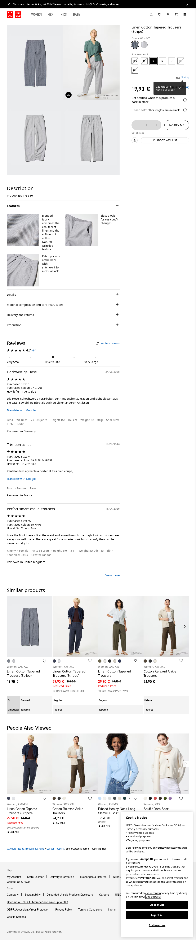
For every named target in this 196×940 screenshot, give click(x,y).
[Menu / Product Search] (185, 14)
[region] (157, 874)
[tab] (36, 14)
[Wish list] (159, 14)
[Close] (179, 88)
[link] (102, 4)
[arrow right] (185, 626)
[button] (23, 230)
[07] (144, 44)
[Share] (134, 140)
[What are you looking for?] (151, 14)
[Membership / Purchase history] (168, 14)
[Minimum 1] (136, 125)
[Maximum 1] (156, 125)
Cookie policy (153, 896)
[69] (134, 44)
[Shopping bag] (176, 14)
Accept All (157, 905)
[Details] (185, 100)
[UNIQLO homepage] (14, 14)
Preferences (157, 925)
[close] (9, 4)
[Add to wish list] (44, 661)
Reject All (157, 915)
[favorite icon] (44, 798)
